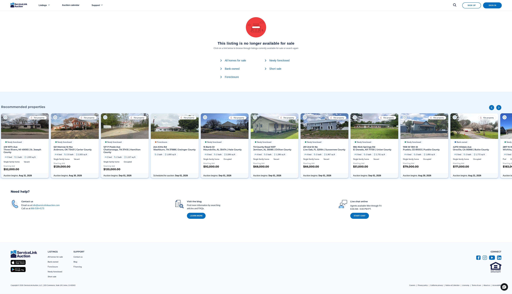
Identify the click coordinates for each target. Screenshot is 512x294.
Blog (75, 262)
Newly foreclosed (55, 272)
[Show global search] (454, 5)
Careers (412, 285)
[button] (25, 145)
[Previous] (491, 107)
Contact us (78, 257)
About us (486, 285)
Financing (77, 267)
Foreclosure (53, 267)
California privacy (436, 285)
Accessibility (496, 285)
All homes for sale (55, 257)
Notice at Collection (452, 285)
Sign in (492, 5)
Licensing (465, 285)
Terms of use (476, 285)
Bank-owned (53, 262)
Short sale (52, 276)
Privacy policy (423, 285)
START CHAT (359, 216)
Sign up (472, 5)
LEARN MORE (196, 216)
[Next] (498, 107)
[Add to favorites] (5, 117)
